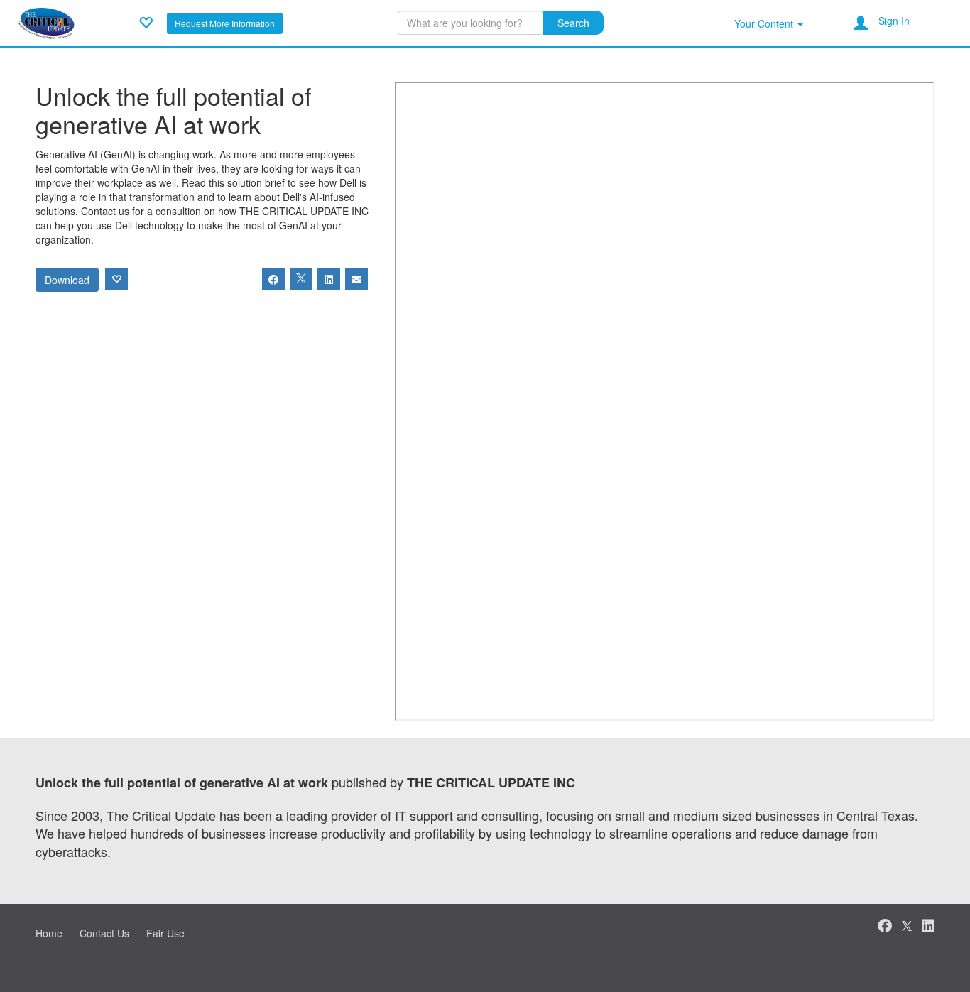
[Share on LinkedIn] (329, 279)
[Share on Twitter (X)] (301, 279)
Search (573, 23)
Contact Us (104, 933)
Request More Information (225, 23)
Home (49, 933)
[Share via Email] (356, 279)
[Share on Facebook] (273, 279)
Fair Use (165, 933)
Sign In (894, 20)
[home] (46, 21)
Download (67, 280)
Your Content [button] (765, 23)
